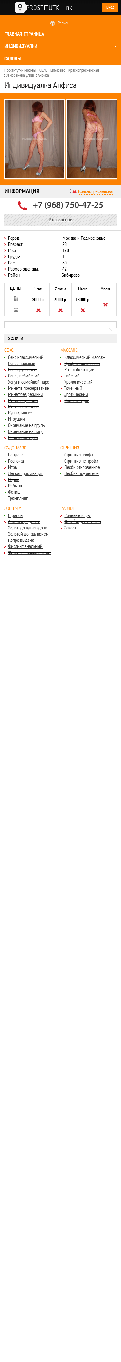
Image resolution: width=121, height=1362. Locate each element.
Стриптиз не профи (81, 461)
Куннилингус (20, 413)
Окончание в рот (23, 437)
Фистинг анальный (25, 546)
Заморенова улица (20, 75)
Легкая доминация (25, 473)
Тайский (72, 376)
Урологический (78, 382)
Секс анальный (21, 363)
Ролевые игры (77, 515)
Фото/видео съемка (82, 521)
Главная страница (24, 34)
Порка (13, 479)
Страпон (15, 515)
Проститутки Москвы (20, 70)
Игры (13, 467)
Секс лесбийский (24, 376)
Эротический (76, 394)
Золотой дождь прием (28, 534)
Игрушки (16, 419)
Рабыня (15, 486)
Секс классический (25, 357)
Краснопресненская (83, 70)
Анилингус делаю (24, 521)
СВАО (43, 70)
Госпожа (16, 461)
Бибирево (57, 70)
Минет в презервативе (28, 388)
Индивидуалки (20, 46)
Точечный (73, 388)
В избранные (60, 220)
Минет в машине (23, 407)
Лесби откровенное (82, 467)
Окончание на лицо (25, 431)
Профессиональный (82, 363)
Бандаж (15, 455)
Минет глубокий (23, 400)
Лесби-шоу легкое (81, 473)
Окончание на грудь (26, 425)
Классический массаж (84, 357)
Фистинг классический (29, 552)
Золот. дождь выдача (27, 528)
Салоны (12, 59)
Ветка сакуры (76, 400)
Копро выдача (21, 540)
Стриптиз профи (78, 455)
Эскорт (70, 528)
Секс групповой (22, 369)
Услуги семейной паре (28, 382)
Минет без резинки (25, 394)
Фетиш (14, 492)
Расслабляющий (79, 369)
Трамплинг (18, 498)
